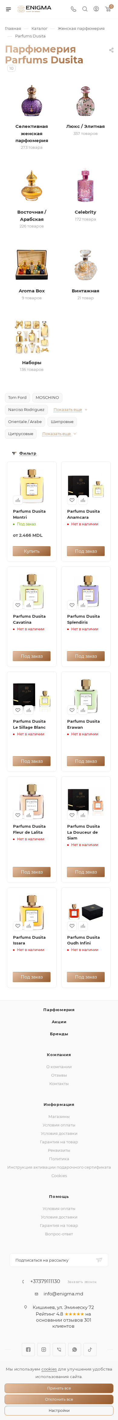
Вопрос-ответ (59, 1233)
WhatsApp (74, 1349)
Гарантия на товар (59, 1141)
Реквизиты (59, 1150)
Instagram (43, 1349)
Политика (59, 1158)
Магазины (59, 1116)
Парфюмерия (59, 1009)
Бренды (59, 1033)
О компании (59, 1066)
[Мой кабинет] (96, 9)
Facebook (28, 1349)
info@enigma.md (63, 1294)
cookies (49, 1369)
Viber (59, 1349)
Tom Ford (17, 397)
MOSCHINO (47, 397)
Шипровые (62, 421)
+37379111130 (45, 1281)
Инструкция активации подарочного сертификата (59, 1167)
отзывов (73, 1320)
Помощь (59, 1196)
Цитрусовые (20, 433)
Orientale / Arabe (25, 421)
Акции (59, 1021)
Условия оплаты (59, 1124)
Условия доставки (59, 1133)
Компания (59, 1054)
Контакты (59, 1083)
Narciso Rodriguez (26, 409)
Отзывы (59, 1075)
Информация (59, 1104)
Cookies (59, 1175)
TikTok (90, 1349)
